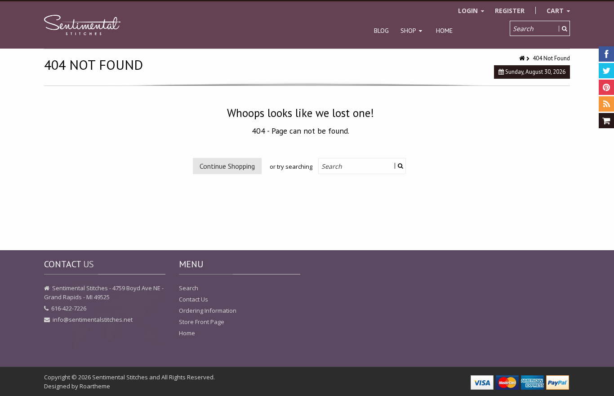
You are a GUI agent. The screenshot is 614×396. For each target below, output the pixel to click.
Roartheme (95, 386)
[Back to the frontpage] (522, 58)
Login (469, 10)
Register (510, 10)
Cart (556, 10)
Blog (381, 31)
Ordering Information (207, 310)
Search (188, 288)
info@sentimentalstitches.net (93, 319)
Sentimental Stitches (120, 377)
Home (444, 31)
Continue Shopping (227, 166)
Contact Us (193, 299)
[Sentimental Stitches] (82, 25)
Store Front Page (201, 322)
